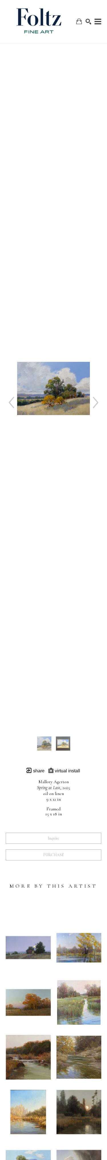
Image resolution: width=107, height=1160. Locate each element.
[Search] (88, 21)
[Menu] (97, 21)
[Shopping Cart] (79, 21)
